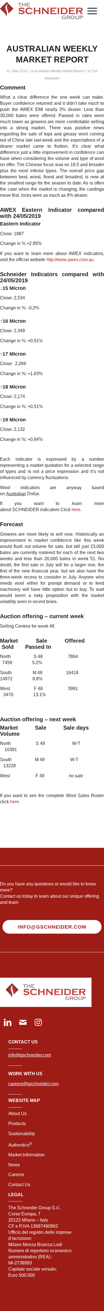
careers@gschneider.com (33, 1083)
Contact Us (19, 1184)
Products (17, 1123)
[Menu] (89, 11)
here (76, 509)
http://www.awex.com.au (70, 259)
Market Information (26, 1154)
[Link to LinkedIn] (7, 1023)
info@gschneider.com (29, 1055)
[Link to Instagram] (38, 1023)
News (14, 1164)
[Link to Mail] (23, 1023)
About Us (17, 1113)
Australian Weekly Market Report (59, 71)
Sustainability (21, 1133)
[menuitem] (89, 11)
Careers (16, 1174)
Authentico (20, 1145)
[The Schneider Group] (41, 11)
